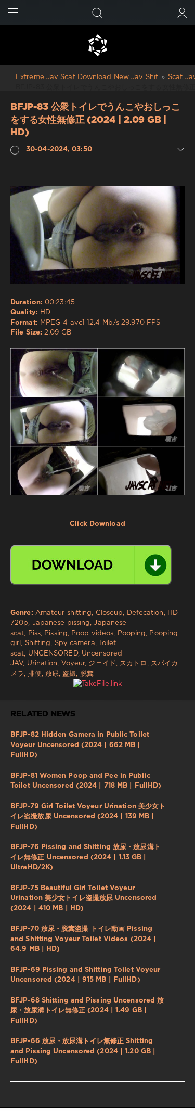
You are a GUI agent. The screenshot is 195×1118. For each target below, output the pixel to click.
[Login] (182, 12)
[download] (91, 565)
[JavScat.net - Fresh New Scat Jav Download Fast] (97, 45)
